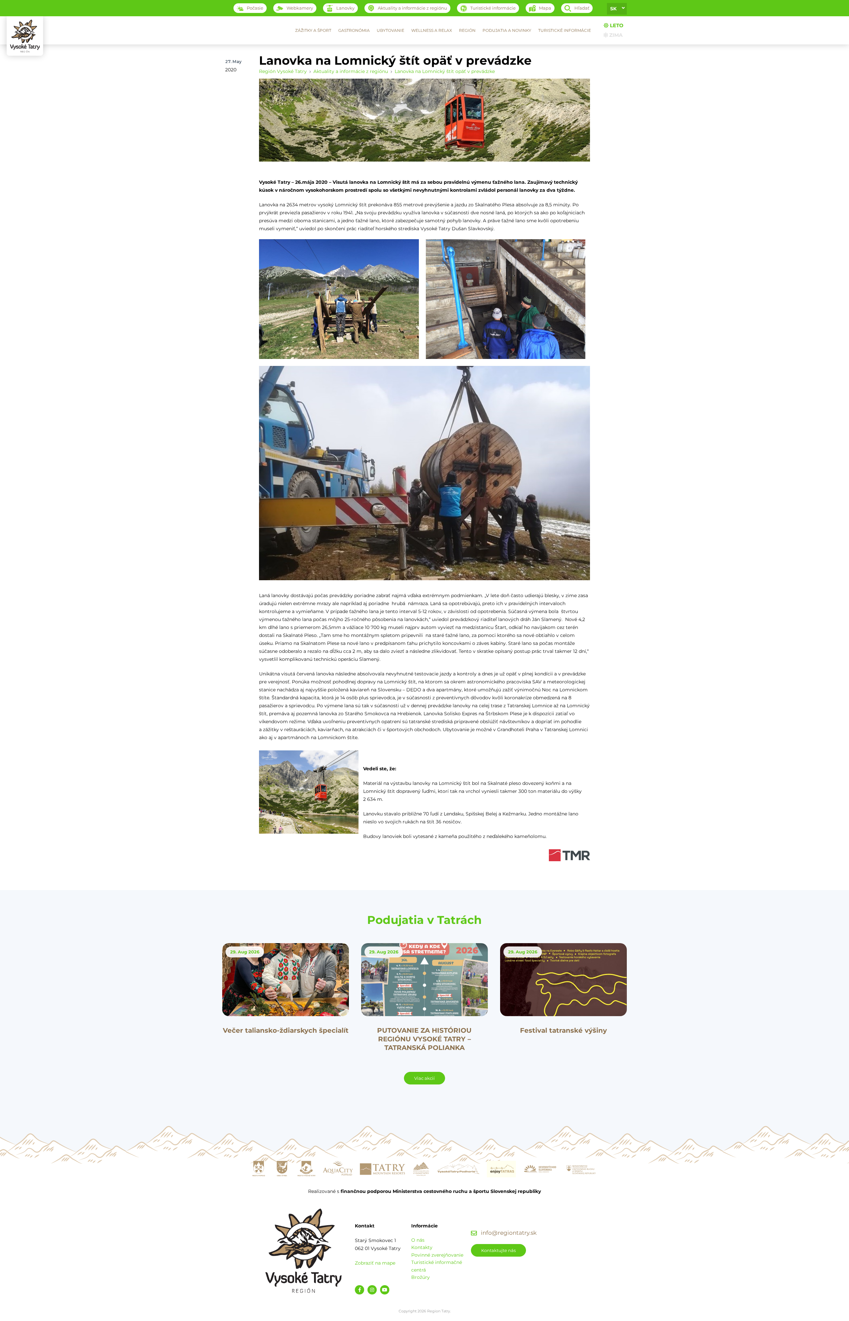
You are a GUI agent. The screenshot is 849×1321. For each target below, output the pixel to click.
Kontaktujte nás (498, 1250)
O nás (417, 1240)
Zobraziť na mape (375, 1263)
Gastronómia (354, 30)
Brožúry (420, 1277)
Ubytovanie (390, 30)
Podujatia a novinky (507, 30)
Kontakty (421, 1247)
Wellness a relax (431, 30)
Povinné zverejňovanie (437, 1255)
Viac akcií (424, 1078)
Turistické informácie (564, 30)
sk (613, 9)
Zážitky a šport (313, 30)
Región (467, 30)
